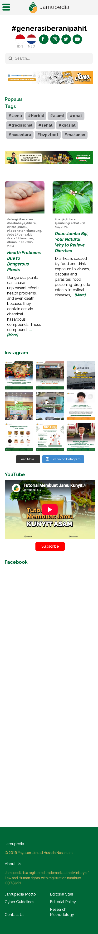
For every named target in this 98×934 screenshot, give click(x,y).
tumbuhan (16, 242)
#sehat (45, 125)
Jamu (23, 227)
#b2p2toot (47, 135)
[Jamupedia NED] (31, 39)
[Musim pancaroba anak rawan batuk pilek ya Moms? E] (81, 406)
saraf (13, 238)
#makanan (74, 135)
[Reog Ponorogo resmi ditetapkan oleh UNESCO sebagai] (19, 375)
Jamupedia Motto (20, 894)
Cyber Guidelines (19, 902)
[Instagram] (55, 39)
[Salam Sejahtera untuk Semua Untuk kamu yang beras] (50, 437)
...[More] (79, 295)
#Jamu (15, 116)
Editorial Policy (63, 902)
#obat (76, 116)
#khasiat (67, 125)
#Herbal (36, 116)
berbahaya (17, 223)
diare (32, 223)
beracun (26, 219)
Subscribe (50, 546)
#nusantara (19, 135)
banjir (61, 219)
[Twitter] (66, 39)
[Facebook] (44, 39)
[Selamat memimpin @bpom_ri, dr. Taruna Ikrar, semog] (81, 437)
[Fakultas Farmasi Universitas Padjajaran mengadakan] (19, 406)
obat (12, 234)
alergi (13, 219)
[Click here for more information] (49, 88)
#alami (57, 116)
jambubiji (63, 223)
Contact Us (14, 914)
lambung (34, 230)
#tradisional (20, 125)
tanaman (26, 238)
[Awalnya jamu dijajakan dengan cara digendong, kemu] (50, 375)
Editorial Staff (61, 894)
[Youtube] (77, 39)
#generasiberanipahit (49, 28)
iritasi (13, 227)
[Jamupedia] (49, 7)
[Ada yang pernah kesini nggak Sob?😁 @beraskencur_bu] (50, 406)
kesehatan (17, 230)
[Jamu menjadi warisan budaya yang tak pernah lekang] (19, 437)
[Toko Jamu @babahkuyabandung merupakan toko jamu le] (81, 375)
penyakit (25, 234)
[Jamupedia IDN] (20, 39)
